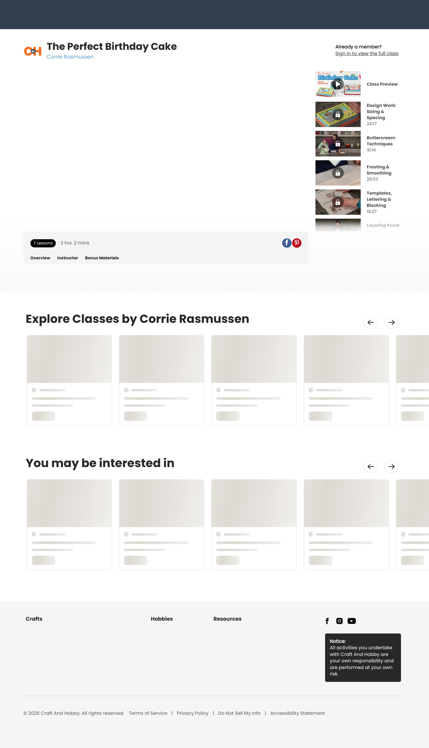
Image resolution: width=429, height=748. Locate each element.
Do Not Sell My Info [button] (239, 713)
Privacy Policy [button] (192, 713)
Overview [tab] (40, 258)
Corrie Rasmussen (70, 57)
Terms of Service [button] (148, 713)
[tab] (360, 84)
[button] (287, 243)
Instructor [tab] (67, 258)
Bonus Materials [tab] (102, 258)
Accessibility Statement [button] (297, 713)
